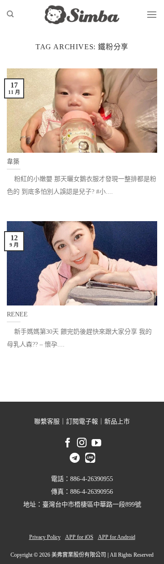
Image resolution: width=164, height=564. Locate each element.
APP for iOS (79, 537)
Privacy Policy (45, 537)
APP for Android (116, 537)
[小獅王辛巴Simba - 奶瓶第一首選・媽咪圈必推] (82, 14)
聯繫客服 (47, 421)
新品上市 (117, 421)
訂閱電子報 (82, 421)
